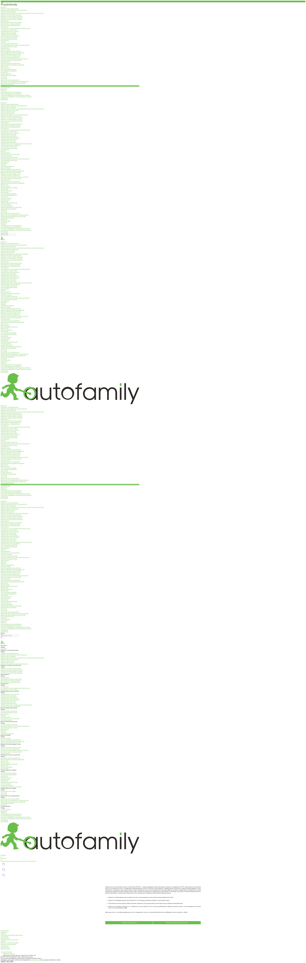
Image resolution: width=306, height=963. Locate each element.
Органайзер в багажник (9, 71)
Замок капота (5, 68)
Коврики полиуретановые (9, 8)
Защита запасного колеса (9, 187)
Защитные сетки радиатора (10, 80)
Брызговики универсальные (10, 25)
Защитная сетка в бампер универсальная (14, 81)
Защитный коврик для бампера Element (14, 115)
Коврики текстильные (8, 944)
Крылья (3, 42)
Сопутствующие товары (8, 69)
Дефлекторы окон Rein (8, 33)
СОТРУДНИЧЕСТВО (7, 218)
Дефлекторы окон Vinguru (9, 139)
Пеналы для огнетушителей (10, 154)
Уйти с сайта (10, 961)
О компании (5, 930)
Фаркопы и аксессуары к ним (11, 55)
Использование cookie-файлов (11, 93)
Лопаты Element (6, 74)
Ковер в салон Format (8, 112)
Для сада (4, 77)
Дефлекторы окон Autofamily (10, 145)
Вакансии (4, 89)
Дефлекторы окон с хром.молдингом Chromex (16, 143)
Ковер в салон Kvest (7, 113)
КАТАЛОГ (4, 102)
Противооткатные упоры (9, 39)
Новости (3, 90)
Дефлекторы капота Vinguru (10, 36)
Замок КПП (4, 66)
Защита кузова (5, 49)
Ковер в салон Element (8, 11)
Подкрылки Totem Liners (9, 30)
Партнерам (4, 936)
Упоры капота (5, 61)
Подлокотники (6, 204)
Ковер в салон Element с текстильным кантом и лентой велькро (22, 13)
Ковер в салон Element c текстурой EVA (14, 10)
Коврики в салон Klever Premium (12, 16)
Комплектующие (6, 156)
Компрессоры (5, 199)
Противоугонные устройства (10, 63)
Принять (3, 961)
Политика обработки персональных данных (15, 95)
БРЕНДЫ (4, 219)
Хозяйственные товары (8, 75)
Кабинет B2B (5, 938)
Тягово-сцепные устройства (10, 57)
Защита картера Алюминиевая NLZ (12, 52)
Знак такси (4, 72)
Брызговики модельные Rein (10, 24)
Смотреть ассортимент (129, 922)
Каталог (3, 941)
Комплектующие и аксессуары (11, 60)
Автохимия (4, 201)
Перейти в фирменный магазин (177, 922)
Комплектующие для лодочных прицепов (15, 45)
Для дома (4, 78)
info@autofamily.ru (9, 953)
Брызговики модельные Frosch (11, 22)
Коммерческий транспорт (9, 939)
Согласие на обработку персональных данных (16, 96)
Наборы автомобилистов (9, 203)
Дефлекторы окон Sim (8, 140)
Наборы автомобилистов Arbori (11, 207)
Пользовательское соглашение (11, 92)
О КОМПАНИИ (5, 221)
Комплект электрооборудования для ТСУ (14, 58)
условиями (35, 960)
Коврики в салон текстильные (11, 14)
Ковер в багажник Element (10, 110)
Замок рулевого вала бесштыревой (12, 65)
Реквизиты (4, 98)
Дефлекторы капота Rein (9, 34)
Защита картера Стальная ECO (11, 54)
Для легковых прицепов (9, 43)
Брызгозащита (5, 152)
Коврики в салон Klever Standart (11, 19)
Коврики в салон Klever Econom (11, 18)
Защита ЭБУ (5, 189)
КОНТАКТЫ (4, 233)
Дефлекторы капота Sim (9, 142)
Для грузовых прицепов (9, 37)
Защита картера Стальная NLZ (11, 51)
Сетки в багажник (7, 206)
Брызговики (5, 21)
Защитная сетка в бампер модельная (13, 83)
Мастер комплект (6, 190)
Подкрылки (5, 27)
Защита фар (5, 192)
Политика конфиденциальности (12, 935)
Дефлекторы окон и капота (10, 31)
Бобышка (4, 163)
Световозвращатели (7, 166)
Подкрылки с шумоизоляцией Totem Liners (15, 28)
